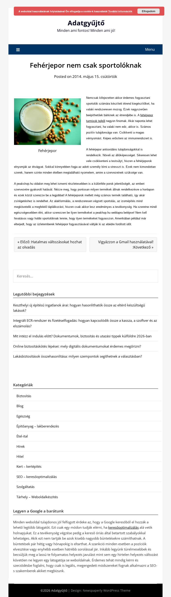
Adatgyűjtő (86, 22)
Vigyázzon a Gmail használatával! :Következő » (125, 244)
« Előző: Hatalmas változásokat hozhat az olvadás (50, 244)
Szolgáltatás (25, 486)
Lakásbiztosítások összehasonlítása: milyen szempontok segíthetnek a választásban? (77, 356)
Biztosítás (23, 396)
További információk (120, 11)
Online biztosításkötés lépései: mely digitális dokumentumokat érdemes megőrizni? (77, 346)
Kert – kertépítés (28, 466)
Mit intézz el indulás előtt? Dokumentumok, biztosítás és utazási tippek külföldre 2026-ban (82, 336)
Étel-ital (22, 436)
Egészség (23, 416)
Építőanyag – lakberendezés (37, 426)
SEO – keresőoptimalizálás (36, 476)
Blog (19, 406)
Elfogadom (148, 11)
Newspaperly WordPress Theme (106, 590)
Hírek (20, 446)
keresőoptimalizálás (123, 527)
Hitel (20, 456)
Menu (150, 49)
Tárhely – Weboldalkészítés (37, 497)
